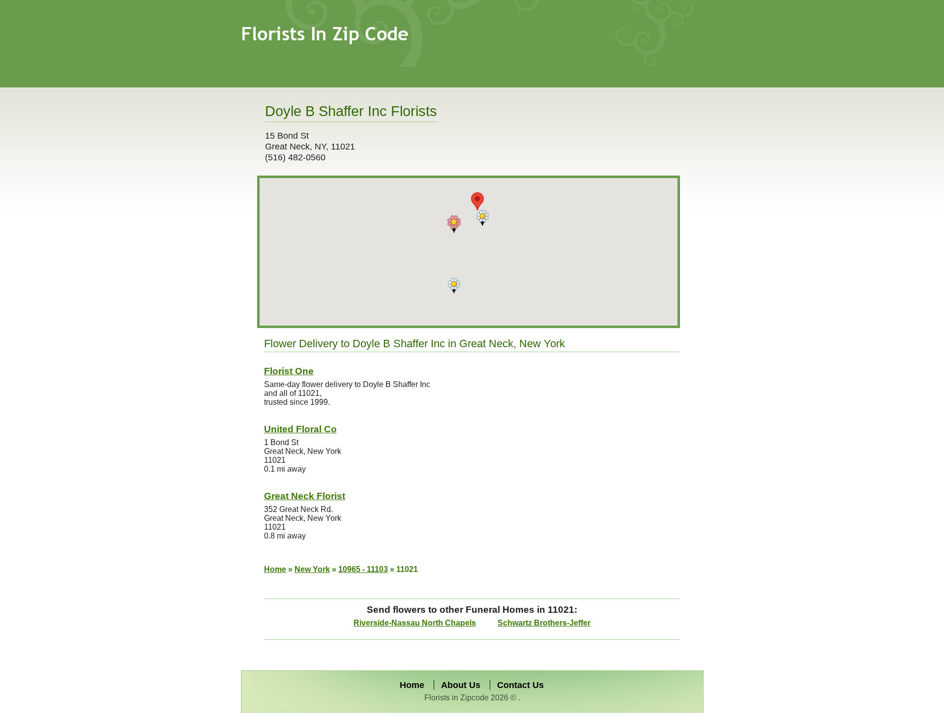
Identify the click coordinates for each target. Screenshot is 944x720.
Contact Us (520, 685)
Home (275, 569)
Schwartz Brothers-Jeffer (544, 623)
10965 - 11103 (363, 569)
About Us (460, 685)
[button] (454, 224)
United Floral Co (300, 429)
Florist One (289, 371)
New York (312, 569)
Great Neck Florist (304, 496)
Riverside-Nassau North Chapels (415, 623)
